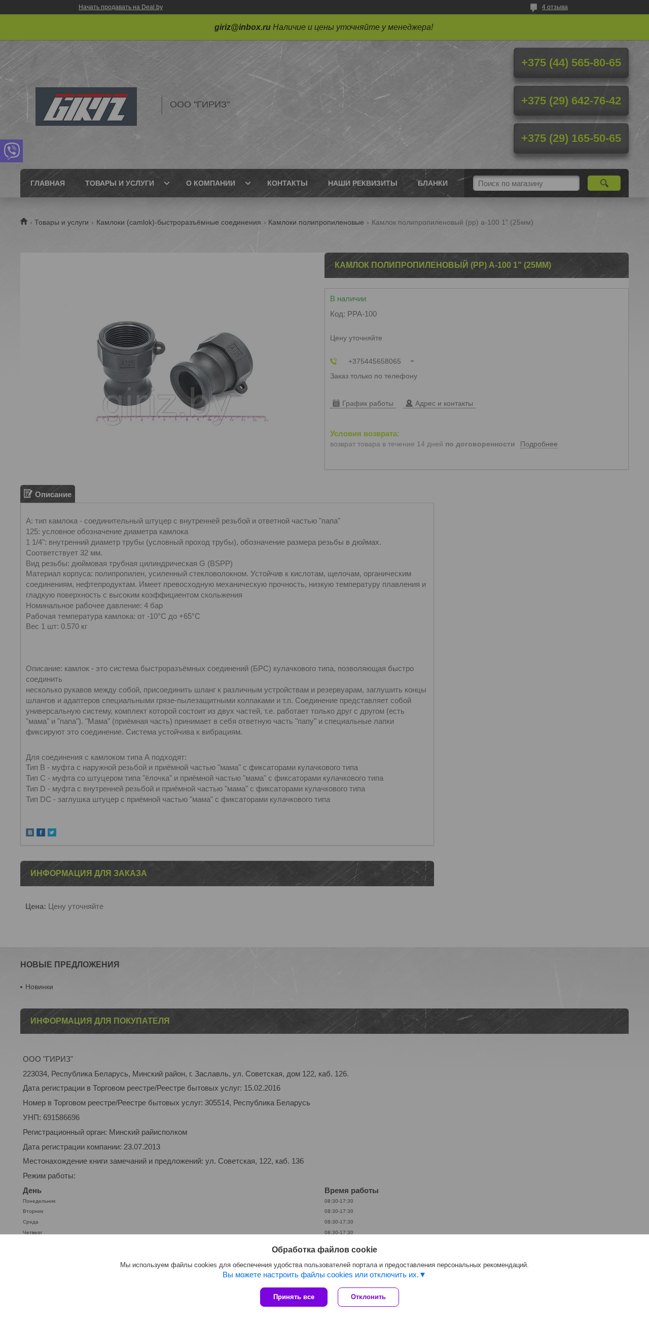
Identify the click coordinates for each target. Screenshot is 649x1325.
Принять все (293, 1297)
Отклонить (368, 1297)
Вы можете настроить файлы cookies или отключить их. (321, 1274)
